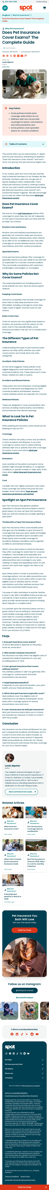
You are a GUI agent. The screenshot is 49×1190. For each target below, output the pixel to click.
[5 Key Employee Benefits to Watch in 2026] (13, 889)
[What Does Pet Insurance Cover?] (13, 821)
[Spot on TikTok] (22, 1034)
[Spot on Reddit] (32, 1034)
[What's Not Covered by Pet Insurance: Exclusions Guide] (13, 855)
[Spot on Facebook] (12, 1034)
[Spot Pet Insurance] (10, 1047)
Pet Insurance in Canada (30, 1086)
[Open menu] (5, 8)
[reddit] (14, 56)
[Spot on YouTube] (37, 1034)
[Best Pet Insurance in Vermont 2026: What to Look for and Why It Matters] (36, 855)
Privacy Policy (25, 1176)
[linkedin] (7, 56)
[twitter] (11, 56)
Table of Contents (18, 144)
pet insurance (25, 213)
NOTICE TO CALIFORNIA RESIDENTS (16, 1093)
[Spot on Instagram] (6, 1053)
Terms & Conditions (12, 1176)
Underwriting (41, 2)
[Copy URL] (25, 56)
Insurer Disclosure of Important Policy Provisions (21, 1096)
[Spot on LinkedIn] (17, 1034)
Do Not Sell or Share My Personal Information (20, 1180)
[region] (24, 1011)
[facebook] (3, 56)
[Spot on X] (27, 1034)
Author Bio (5, 67)
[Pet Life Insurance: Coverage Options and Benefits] (36, 821)
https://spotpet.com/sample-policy (20, 1103)
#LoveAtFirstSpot (24, 997)
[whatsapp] (18, 56)
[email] (22, 56)
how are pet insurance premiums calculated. (19, 492)
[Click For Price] (44, 8)
